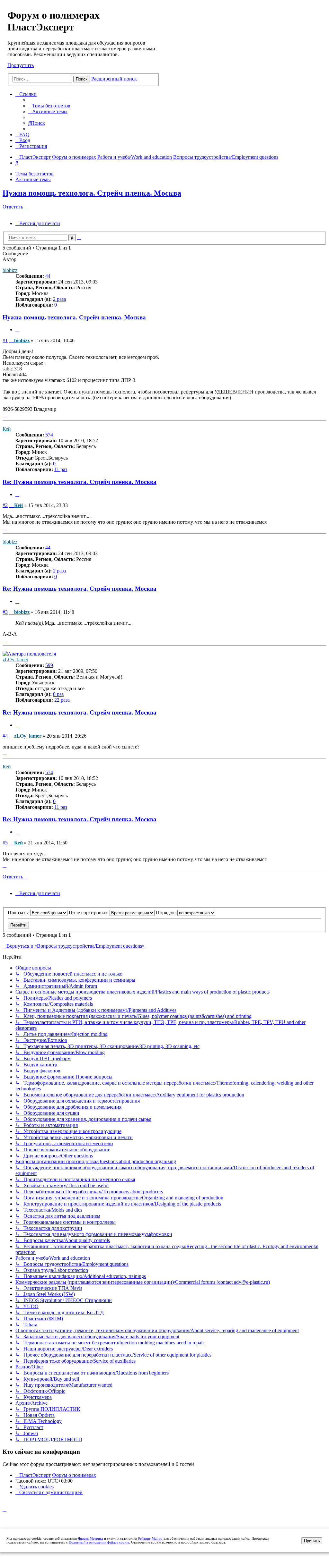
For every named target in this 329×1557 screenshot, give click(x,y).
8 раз (58, 694)
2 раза (59, 299)
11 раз (60, 469)
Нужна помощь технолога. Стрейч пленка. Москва (92, 193)
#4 (5, 736)
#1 (5, 340)
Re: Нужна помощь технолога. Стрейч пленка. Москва (79, 481)
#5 (5, 842)
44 (47, 276)
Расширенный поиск (114, 78)
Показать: (19, 912)
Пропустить (20, 65)
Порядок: (166, 912)
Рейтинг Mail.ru (150, 1538)
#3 (5, 612)
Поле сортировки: (89, 912)
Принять (312, 1540)
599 (49, 665)
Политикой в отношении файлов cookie (99, 1542)
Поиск (81, 79)
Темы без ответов (34, 173)
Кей (7, 429)
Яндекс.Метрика (90, 1538)
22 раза (62, 700)
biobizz (10, 270)
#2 (5, 505)
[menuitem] (49, 105)
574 (49, 434)
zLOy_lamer (15, 659)
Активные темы (33, 179)
